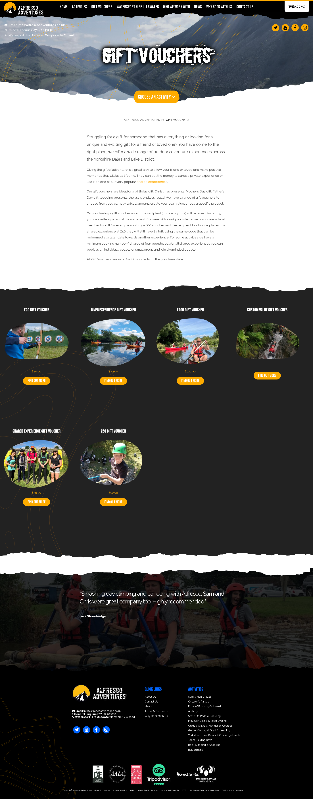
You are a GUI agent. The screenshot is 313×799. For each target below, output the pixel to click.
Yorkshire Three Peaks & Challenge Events (214, 735)
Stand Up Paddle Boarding (204, 716)
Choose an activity (155, 97)
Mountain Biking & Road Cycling (207, 720)
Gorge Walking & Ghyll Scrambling (209, 730)
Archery (193, 711)
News (198, 6)
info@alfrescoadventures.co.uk (37, 25)
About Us (150, 696)
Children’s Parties (198, 701)
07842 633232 (31, 30)
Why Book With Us (219, 6)
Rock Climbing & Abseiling (204, 744)
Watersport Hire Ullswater (137, 6)
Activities (79, 6)
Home (63, 6)
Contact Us (244, 6)
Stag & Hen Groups (200, 696)
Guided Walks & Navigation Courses (210, 725)
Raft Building (195, 749)
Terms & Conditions (156, 711)
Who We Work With (176, 6)
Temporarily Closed (41, 35)
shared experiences (152, 182)
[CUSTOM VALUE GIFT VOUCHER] (267, 368)
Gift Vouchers (101, 6)
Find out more (37, 380)
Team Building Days (200, 740)
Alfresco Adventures (142, 119)
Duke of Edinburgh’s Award (204, 706)
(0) (298, 6)
